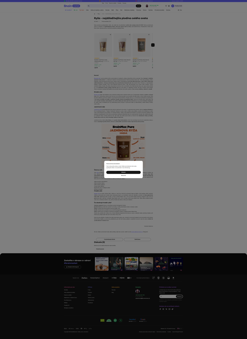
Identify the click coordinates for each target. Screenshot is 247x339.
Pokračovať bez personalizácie (113, 163)
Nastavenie (123, 175)
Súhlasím (123, 172)
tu (129, 167)
